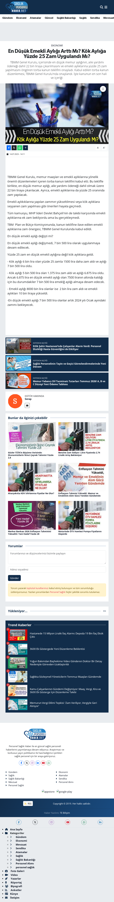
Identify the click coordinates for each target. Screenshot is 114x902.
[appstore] (48, 791)
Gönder (14, 578)
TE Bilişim (65, 812)
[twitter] (35, 822)
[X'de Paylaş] (14, 147)
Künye (14, 893)
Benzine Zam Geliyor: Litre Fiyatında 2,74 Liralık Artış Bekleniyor (79, 454)
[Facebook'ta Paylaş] (9, 147)
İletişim (14, 897)
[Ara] (101, 7)
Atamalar (35, 18)
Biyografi (16, 886)
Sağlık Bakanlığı (66, 18)
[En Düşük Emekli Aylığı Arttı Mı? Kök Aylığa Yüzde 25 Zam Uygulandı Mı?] (57, 113)
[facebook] (18, 822)
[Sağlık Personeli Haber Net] (16, 7)
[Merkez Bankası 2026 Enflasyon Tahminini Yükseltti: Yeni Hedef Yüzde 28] (32, 515)
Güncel (49, 18)
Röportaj (16, 882)
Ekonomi (21, 18)
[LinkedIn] (37, 762)
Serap (28, 399)
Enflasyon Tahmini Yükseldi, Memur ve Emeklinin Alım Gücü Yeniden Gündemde (79, 494)
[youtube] (67, 822)
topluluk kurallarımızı (38, 588)
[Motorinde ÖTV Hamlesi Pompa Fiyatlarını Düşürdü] (82, 515)
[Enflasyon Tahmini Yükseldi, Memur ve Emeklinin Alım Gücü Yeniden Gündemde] (82, 477)
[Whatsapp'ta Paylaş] (19, 147)
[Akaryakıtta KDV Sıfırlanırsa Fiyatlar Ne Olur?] (32, 477)
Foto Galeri (17, 871)
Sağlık (83, 18)
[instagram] (51, 822)
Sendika (95, 18)
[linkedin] (100, 822)
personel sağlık (25, 867)
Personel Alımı (66, 782)
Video (14, 875)
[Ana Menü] (105, 7)
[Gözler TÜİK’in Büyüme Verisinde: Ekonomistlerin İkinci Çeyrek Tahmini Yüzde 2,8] (32, 436)
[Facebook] (21, 762)
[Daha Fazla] (25, 147)
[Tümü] (104, 611)
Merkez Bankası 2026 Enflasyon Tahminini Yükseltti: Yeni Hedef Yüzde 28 (29, 532)
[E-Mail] (27, 405)
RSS (29, 803)
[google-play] (64, 791)
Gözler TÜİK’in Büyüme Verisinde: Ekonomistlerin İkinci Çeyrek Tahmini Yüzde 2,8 (30, 455)
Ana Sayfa (16, 829)
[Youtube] (43, 762)
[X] (26, 762)
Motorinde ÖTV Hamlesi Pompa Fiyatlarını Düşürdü (80, 532)
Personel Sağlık (57, 591)
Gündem (7, 18)
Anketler (16, 890)
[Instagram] (32, 762)
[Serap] (15, 401)
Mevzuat (12, 782)
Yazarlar (15, 878)
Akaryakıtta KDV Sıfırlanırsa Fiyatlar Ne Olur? (31, 493)
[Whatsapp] (48, 762)
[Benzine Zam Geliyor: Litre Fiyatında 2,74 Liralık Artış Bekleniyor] (82, 436)
